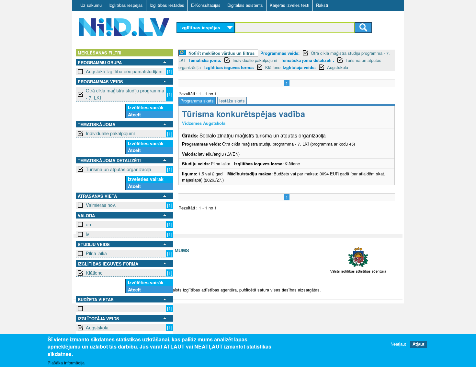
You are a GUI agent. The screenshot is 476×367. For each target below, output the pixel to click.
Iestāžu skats (232, 101)
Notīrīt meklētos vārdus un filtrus (221, 53)
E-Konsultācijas (206, 5)
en (88, 224)
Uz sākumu (91, 5)
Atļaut (418, 344)
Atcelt (134, 114)
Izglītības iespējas (125, 5)
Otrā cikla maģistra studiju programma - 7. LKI (125, 94)
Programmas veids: (280, 53)
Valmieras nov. (101, 205)
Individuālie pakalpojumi (110, 133)
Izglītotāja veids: (299, 67)
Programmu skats (197, 101)
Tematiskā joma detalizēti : (307, 60)
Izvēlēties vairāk (146, 107)
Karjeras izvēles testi (289, 5)
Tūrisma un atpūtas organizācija (118, 169)
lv (87, 234)
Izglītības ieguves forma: (229, 67)
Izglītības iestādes (167, 5)
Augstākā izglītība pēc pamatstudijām (124, 71)
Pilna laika (96, 253)
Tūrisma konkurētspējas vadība (243, 114)
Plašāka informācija (66, 362)
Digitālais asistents (245, 5)
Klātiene (94, 272)
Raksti (322, 5)
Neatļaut (398, 344)
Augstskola (97, 327)
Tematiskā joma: (204, 60)
